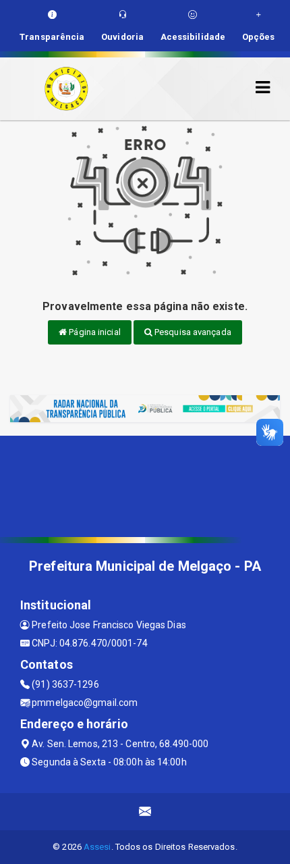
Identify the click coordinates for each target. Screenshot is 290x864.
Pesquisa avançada (191, 332)
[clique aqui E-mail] (145, 811)
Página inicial (94, 332)
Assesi (97, 847)
